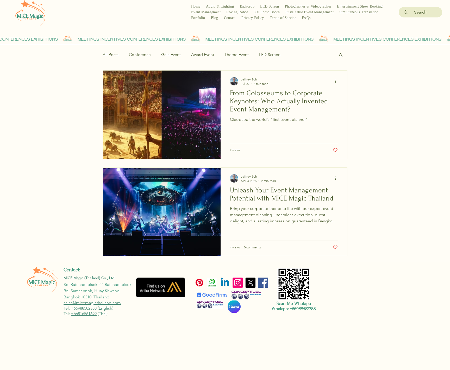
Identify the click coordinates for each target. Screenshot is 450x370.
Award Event (202, 54)
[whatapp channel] (212, 283)
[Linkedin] (225, 283)
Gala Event (171, 54)
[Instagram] (238, 283)
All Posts (110, 54)
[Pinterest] (199, 283)
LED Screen (269, 54)
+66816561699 (84, 313)
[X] (250, 283)
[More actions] (337, 81)
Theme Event (236, 54)
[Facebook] (263, 283)
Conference (140, 54)
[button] (340, 55)
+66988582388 (84, 308)
